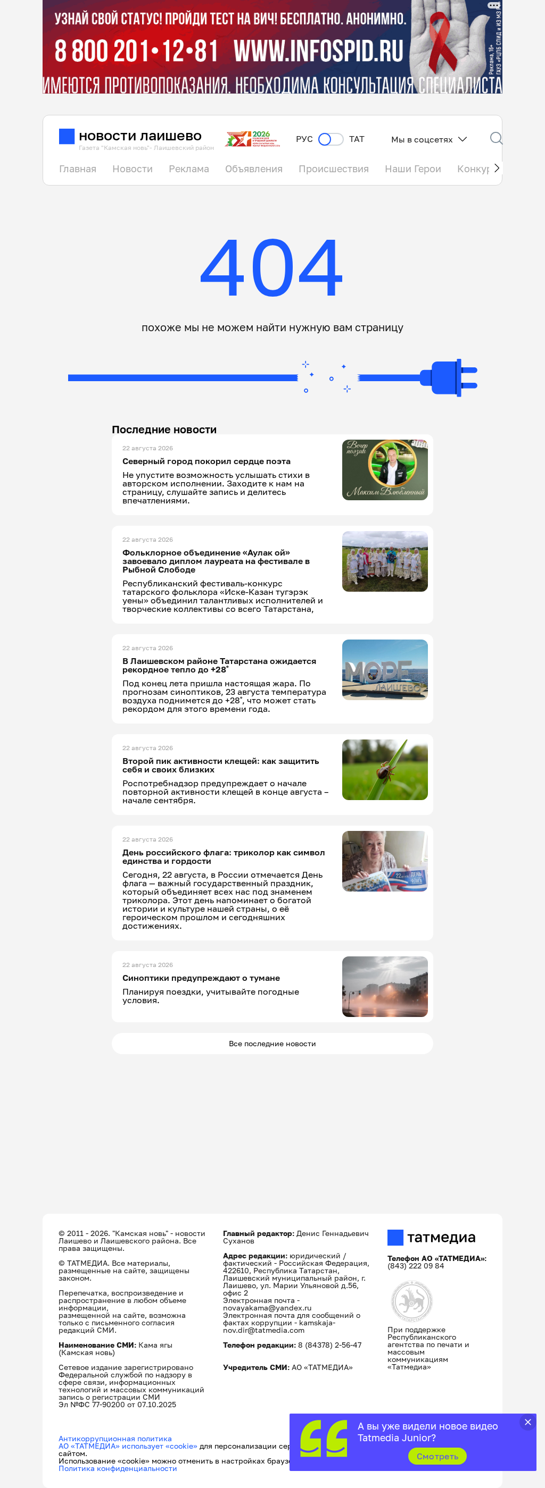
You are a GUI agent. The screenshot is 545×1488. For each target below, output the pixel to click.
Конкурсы (481, 168)
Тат (357, 139)
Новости (132, 168)
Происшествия (334, 168)
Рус (304, 139)
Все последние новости (272, 1043)
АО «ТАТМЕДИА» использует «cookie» (128, 1445)
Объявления (254, 168)
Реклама (189, 168)
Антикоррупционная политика (115, 1438)
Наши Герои (413, 168)
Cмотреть (438, 1456)
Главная (77, 168)
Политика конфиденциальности (118, 1468)
